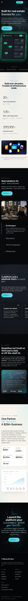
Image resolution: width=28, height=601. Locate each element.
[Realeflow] (7, 556)
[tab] (15, 227)
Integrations (3, 573)
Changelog (3, 575)
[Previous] (20, 217)
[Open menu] (25, 2)
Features (3, 571)
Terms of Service (5, 581)
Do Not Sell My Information (7, 586)
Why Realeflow (18, 568)
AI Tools (3, 568)
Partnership (17, 571)
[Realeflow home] (1, 2)
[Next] (23, 217)
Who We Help (18, 573)
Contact (17, 575)
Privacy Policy (4, 584)
